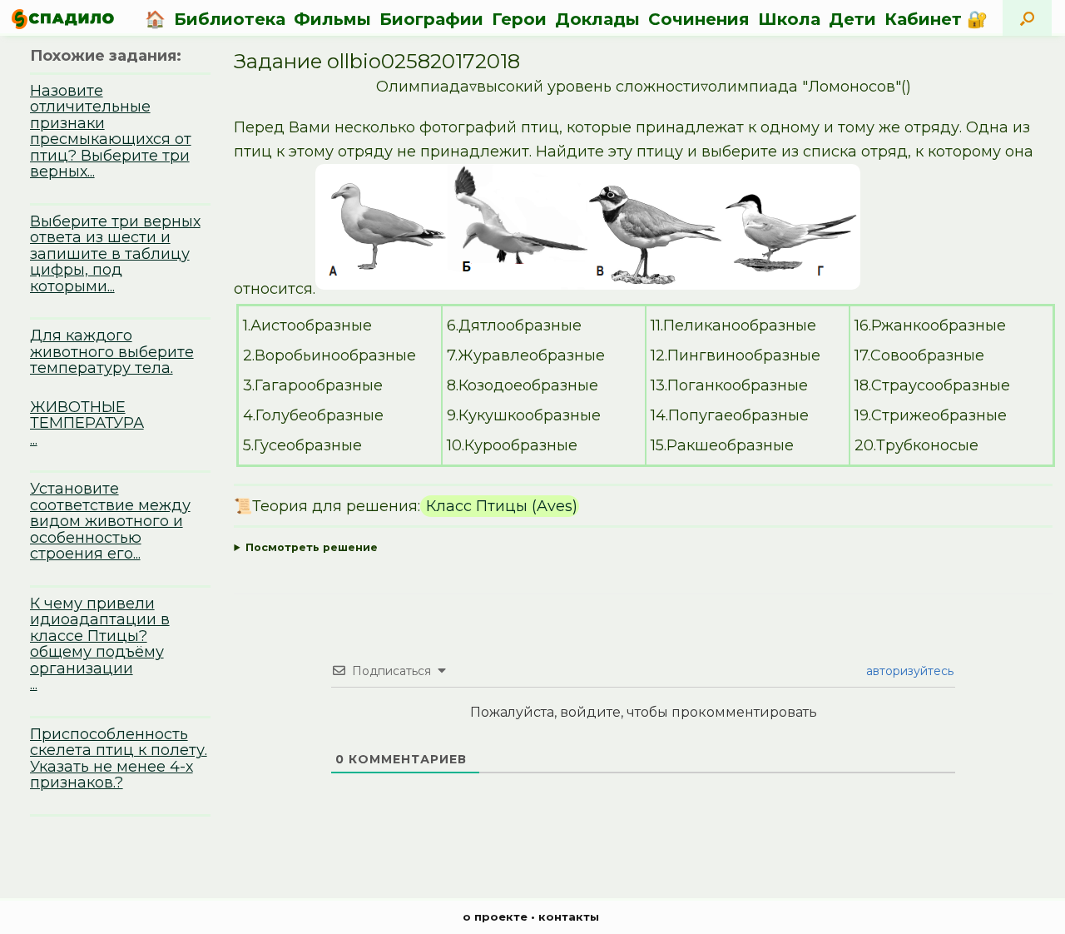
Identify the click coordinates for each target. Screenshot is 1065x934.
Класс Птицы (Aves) (499, 506)
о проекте (495, 916)
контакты (568, 916)
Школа (789, 19)
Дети (852, 19)
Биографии (431, 19)
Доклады (597, 19)
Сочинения (699, 19)
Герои (519, 19)
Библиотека (229, 19)
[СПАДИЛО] (62, 18)
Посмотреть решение (311, 547)
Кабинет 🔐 (936, 19)
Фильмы (332, 19)
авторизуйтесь (908, 670)
